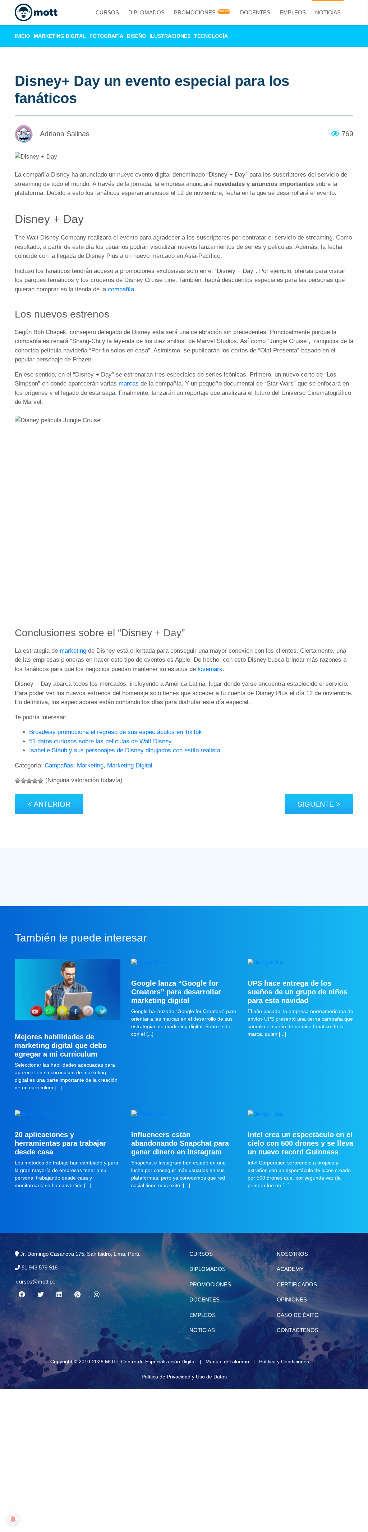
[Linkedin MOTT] (59, 1294)
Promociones (195, 12)
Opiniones (292, 1299)
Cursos (107, 12)
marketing (73, 650)
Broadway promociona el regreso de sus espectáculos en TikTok (115, 732)
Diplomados (146, 12)
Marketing (90, 765)
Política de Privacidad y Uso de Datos (184, 1377)
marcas (129, 383)
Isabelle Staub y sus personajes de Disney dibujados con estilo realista (124, 750)
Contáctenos (297, 1330)
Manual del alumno (227, 1361)
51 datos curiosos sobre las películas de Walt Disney (100, 741)
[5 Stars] (40, 781)
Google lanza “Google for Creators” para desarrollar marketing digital (176, 991)
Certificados (297, 1284)
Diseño (136, 36)
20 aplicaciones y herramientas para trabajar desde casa (60, 1143)
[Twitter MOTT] (40, 1294)
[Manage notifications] (13, 1519)
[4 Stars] (35, 781)
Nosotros (292, 1254)
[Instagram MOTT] (96, 1294)
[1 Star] (17, 781)
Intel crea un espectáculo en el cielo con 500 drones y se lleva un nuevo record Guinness (300, 1143)
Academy (290, 1269)
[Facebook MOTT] (22, 1294)
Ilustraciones (170, 36)
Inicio (22, 36)
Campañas (59, 765)
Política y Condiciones (284, 1361)
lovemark (210, 669)
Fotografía (106, 36)
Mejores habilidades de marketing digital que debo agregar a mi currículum (61, 1045)
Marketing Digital (60, 36)
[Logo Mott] (36, 13)
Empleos (293, 12)
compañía (121, 289)
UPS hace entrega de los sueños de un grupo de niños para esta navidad (298, 991)
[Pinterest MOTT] (78, 1294)
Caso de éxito (298, 1315)
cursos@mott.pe (35, 1281)
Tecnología (211, 36)
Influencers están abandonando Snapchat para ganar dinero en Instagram (180, 1143)
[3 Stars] (29, 781)
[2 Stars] (23, 781)
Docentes (255, 12)
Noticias (328, 12)
